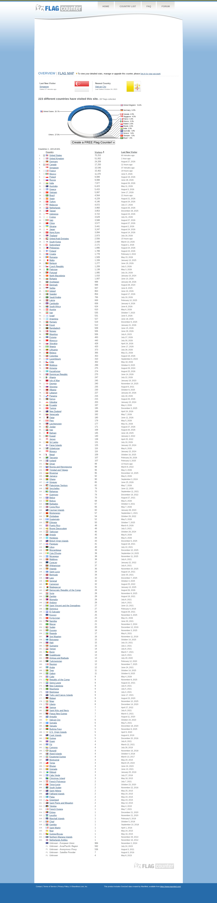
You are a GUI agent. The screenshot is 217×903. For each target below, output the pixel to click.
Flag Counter (59, 7)
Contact (39, 886)
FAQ (148, 6)
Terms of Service (50, 886)
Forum (166, 6)
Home (105, 6)
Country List (128, 6)
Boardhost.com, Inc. (80, 886)
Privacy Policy (63, 886)
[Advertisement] (108, 46)
